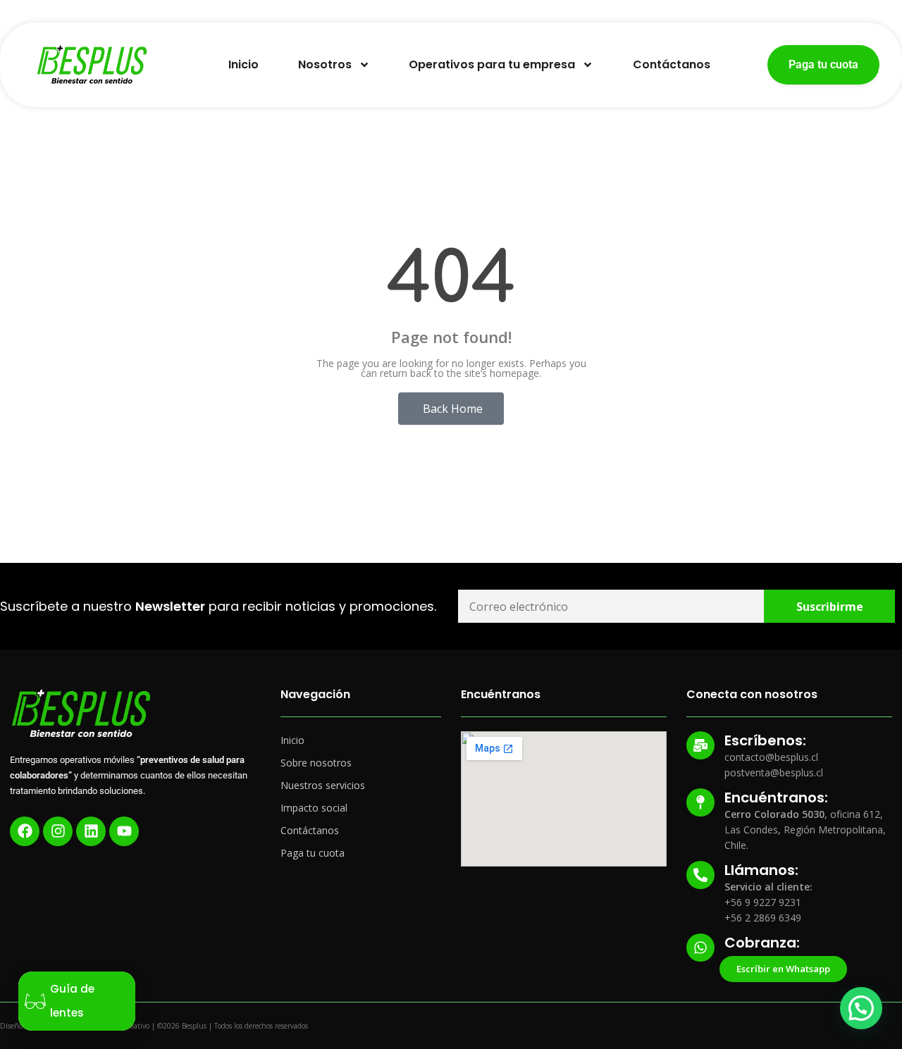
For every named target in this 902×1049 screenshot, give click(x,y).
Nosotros (325, 64)
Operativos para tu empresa (492, 64)
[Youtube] (124, 831)
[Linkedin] (91, 831)
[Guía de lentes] (35, 1001)
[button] (861, 1008)
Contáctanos (671, 64)
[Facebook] (24, 831)
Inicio (243, 64)
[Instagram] (58, 831)
